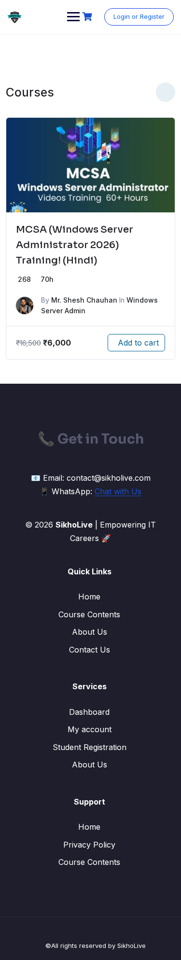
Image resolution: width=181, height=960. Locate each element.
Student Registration (89, 747)
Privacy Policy (89, 844)
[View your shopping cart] (88, 16)
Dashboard (89, 712)
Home (89, 596)
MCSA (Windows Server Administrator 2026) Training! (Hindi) (74, 244)
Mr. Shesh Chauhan (84, 300)
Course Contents (89, 614)
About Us (89, 632)
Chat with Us (118, 491)
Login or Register (139, 16)
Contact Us (89, 649)
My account (89, 729)
